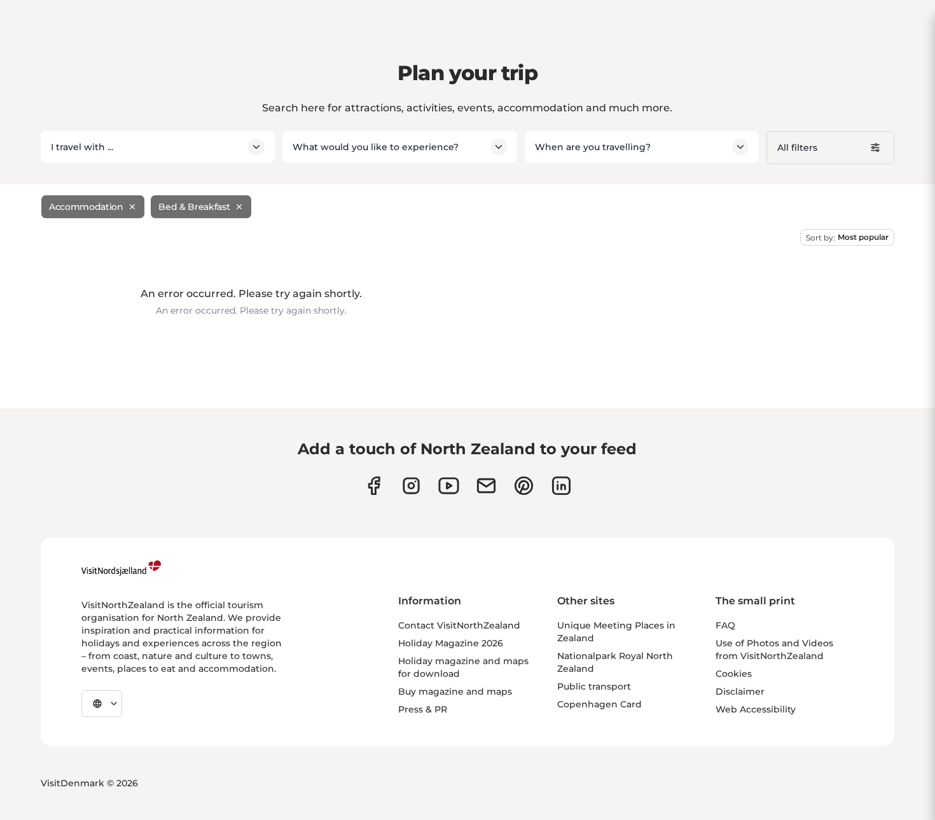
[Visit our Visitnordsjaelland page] (449, 486)
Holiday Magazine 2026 (450, 643)
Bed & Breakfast (194, 206)
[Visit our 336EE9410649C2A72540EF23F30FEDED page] (486, 486)
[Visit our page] (374, 486)
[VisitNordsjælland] (121, 568)
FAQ (725, 625)
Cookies (734, 673)
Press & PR (422, 709)
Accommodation (86, 206)
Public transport (594, 686)
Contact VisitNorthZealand (459, 625)
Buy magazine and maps (455, 691)
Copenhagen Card (599, 704)
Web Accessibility (756, 709)
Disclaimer (740, 691)
